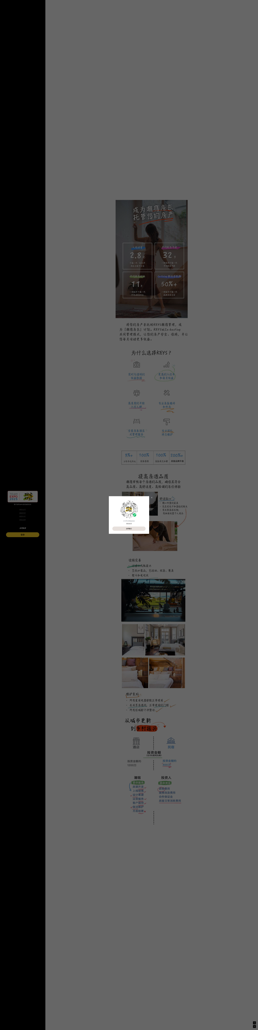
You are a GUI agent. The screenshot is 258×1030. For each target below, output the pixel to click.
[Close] (151, 497)
